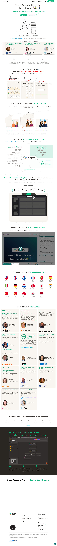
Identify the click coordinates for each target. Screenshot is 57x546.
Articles (39, 513)
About (39, 522)
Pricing (23, 521)
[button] (34, 1)
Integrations (24, 519)
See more (28, 425)
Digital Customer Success (26, 516)
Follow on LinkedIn (42, 528)
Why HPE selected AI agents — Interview (27, 347)
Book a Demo (24, 15)
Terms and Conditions (41, 514)
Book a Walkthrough (42, 523)
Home (23, 513)
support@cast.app (40, 525)
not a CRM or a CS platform (17, 38)
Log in (45, 1)
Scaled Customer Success (26, 518)
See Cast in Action (32, 15)
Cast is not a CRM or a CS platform (13, 141)
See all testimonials (28, 55)
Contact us (39, 526)
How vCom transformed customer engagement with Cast (28, 398)
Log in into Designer (41, 529)
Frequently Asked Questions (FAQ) (43, 518)
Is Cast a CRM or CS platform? (27, 522)
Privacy (39, 515)
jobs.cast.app (40, 519)
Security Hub (40, 517)
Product (23, 515)
